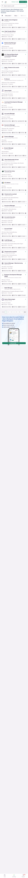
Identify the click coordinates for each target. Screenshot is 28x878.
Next (25, 312)
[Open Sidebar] (2, 2)
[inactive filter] (2, 16)
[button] (14, 330)
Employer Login (15, 1)
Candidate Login (23, 1)
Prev (3, 312)
